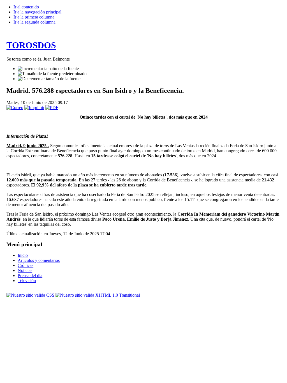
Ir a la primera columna (33, 17)
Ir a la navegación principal (37, 12)
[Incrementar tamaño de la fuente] (48, 68)
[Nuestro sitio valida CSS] (30, 295)
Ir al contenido (26, 6)
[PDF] (51, 107)
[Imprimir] (34, 107)
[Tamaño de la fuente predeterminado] (52, 73)
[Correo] (14, 107)
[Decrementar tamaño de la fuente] (49, 78)
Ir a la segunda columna (34, 22)
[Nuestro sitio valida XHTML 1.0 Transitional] (97, 295)
